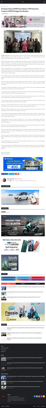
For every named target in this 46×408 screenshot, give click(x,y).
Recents (23, 283)
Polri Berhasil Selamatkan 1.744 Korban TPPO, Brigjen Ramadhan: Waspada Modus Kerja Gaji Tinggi (25, 286)
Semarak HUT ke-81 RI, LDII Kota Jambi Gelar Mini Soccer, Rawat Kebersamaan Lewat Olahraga (24, 357)
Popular (8, 283)
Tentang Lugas (3, 349)
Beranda (2, 6)
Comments (37, 283)
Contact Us (43, 406)
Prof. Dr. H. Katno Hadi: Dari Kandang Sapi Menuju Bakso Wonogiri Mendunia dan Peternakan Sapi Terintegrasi (25, 328)
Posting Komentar (4, 189)
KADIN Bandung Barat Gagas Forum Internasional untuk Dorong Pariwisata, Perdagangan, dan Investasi (24, 333)
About (34, 406)
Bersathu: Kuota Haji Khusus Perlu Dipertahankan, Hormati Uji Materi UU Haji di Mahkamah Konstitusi (24, 338)
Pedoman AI (3, 351)
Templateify (7, 406)
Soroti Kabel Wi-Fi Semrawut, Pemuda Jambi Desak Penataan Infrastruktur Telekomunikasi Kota (25, 291)
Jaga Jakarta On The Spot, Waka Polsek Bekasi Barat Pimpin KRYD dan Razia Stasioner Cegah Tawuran (26, 362)
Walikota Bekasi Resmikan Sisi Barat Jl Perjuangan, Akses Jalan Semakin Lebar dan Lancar (23, 297)
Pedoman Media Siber (5, 347)
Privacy (38, 406)
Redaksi (2, 346)
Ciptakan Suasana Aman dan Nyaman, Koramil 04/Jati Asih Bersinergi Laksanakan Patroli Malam (25, 367)
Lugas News (6, 6)
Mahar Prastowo (18, 178)
